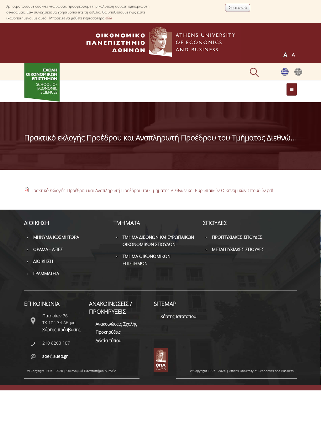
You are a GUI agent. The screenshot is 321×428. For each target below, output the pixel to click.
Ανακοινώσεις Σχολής (116, 324)
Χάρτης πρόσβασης (61, 329)
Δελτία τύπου (108, 340)
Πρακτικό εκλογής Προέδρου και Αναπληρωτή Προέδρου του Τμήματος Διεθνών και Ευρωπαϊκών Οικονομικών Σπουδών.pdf (151, 190)
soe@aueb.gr (55, 356)
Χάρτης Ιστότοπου (178, 316)
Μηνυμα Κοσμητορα (56, 237)
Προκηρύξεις (108, 332)
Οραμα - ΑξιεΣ (48, 249)
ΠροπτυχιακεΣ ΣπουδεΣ (237, 237)
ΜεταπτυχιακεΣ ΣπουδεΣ (238, 249)
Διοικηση (43, 261)
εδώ (108, 18)
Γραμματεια (46, 273)
